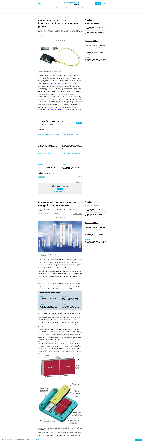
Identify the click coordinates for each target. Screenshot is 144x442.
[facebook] (56, 40)
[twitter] (60, 40)
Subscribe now (60, 109)
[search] (41, 3)
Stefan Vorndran (42, 213)
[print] (81, 40)
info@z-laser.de (51, 83)
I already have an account (60, 191)
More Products (58, 83)
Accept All (138, 439)
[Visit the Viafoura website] (79, 182)
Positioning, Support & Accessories (45, 198)
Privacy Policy (36, 439)
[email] (64, 40)
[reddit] (62, 40)
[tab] (41, 177)
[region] (60, 179)
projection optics (46, 78)
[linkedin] (58, 40)
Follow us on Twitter (52, 109)
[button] (39, 3)
